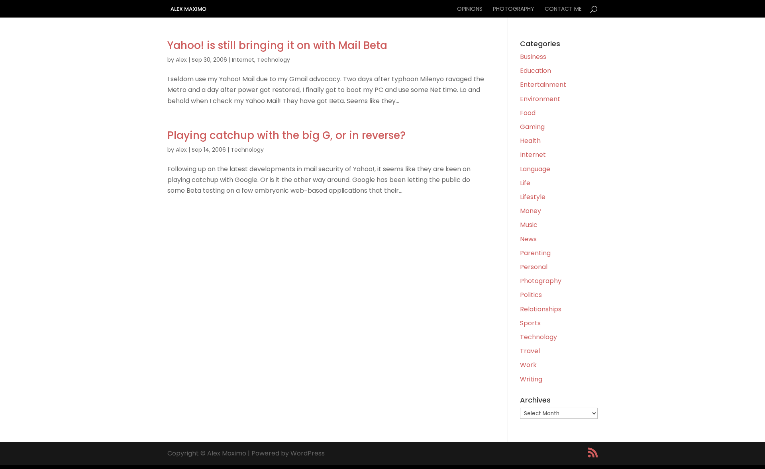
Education (535, 70)
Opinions (470, 9)
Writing (531, 379)
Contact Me (563, 9)
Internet (243, 60)
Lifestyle (532, 196)
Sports (530, 323)
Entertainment (543, 84)
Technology (273, 60)
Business (533, 56)
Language (535, 169)
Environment (540, 99)
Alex (181, 60)
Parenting (535, 253)
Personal (533, 267)
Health (530, 140)
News (528, 239)
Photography (513, 9)
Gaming (532, 126)
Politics (531, 294)
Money (530, 210)
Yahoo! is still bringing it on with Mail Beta (277, 45)
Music (528, 224)
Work (528, 364)
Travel (530, 351)
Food (528, 112)
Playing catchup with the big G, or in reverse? (286, 135)
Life (525, 183)
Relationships (540, 309)
